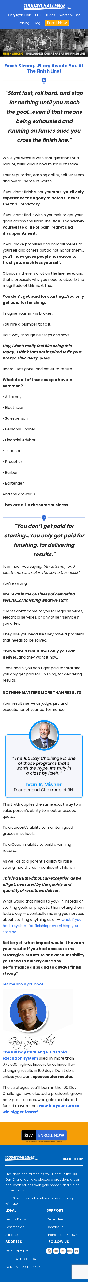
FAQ (38, 15)
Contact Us (54, 1227)
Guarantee (54, 1219)
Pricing (24, 23)
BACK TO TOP (73, 1159)
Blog (37, 23)
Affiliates (11, 1235)
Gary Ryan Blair (19, 15)
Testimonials (15, 1227)
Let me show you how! (23, 984)
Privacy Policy (15, 1219)
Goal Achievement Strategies (47, 7)
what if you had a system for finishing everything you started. (42, 926)
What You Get (69, 15)
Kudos (50, 15)
